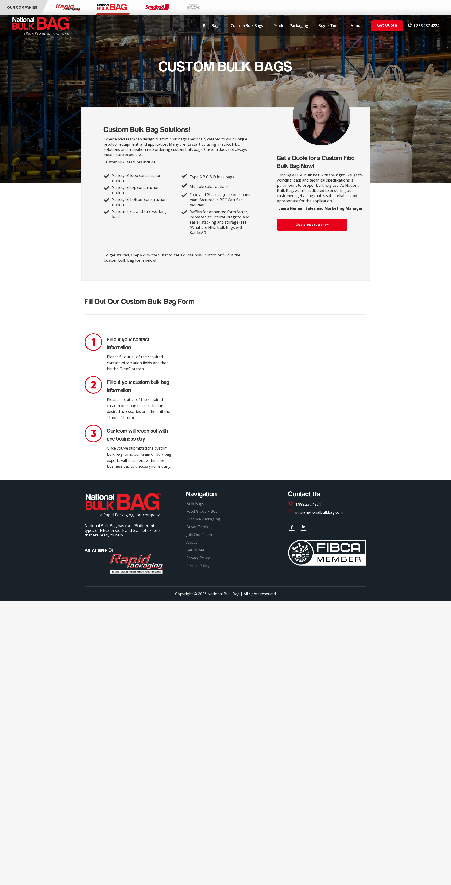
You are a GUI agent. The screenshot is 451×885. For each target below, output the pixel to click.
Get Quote (195, 550)
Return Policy (198, 565)
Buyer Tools (197, 526)
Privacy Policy (198, 557)
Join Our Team (199, 534)
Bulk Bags (195, 503)
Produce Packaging (203, 519)
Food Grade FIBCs (201, 511)
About (191, 542)
